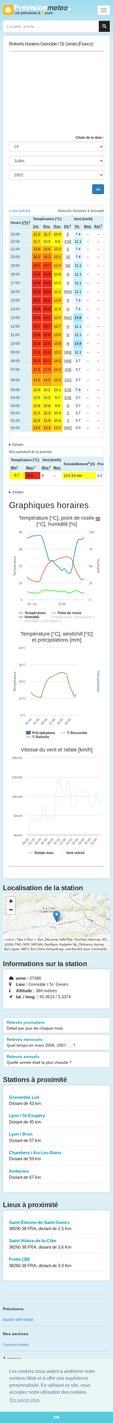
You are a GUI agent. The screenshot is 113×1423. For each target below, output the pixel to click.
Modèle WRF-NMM (18, 1320)
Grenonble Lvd (25, 1100)
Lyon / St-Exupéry (27, 1118)
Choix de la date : (90, 137)
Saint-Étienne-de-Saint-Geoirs (40, 1225)
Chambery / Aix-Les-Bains (35, 1155)
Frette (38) (40, 1262)
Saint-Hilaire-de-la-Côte (40, 1243)
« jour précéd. (20, 211)
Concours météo (16, 1345)
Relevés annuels (39, 1059)
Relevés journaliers (35, 1025)
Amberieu (25, 1174)
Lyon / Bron (25, 1137)
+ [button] (11, 901)
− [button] (11, 909)
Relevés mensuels (41, 1042)
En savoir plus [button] (24, 1400)
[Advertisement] (56, 93)
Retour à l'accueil (37, 10)
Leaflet (9, 939)
